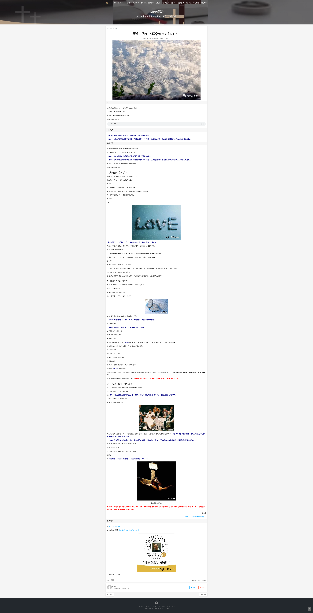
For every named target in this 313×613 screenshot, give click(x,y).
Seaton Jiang (164, 608)
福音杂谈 (189, 3)
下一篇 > (203, 594)
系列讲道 (127, 3)
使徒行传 (181, 3)
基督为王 (174, 3)
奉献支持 (196, 3)
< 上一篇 (109, 594)
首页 (115, 3)
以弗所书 (136, 3)
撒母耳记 (144, 3)
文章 (119, 3)
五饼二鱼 (112, 28)
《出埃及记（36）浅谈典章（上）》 (195, 517)
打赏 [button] (193, 587)
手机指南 (204, 3)
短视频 (158, 3)
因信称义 (151, 3)
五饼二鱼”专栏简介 (114, 526)
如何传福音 (165, 3)
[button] (202, 587)
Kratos (151, 608)
